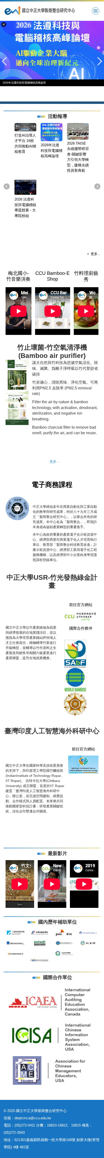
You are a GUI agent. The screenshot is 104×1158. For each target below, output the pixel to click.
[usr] (80, 616)
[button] (3, 24)
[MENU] (95, 11)
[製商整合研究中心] (52, 10)
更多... (95, 254)
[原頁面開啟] (52, 50)
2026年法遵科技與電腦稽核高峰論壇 (51, 150)
